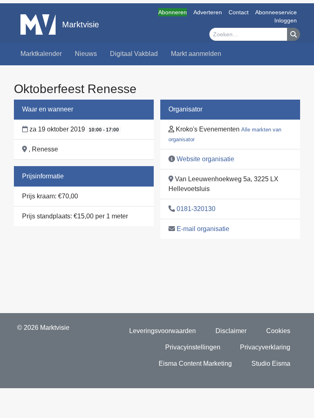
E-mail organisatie (203, 228)
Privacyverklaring (265, 347)
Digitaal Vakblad (134, 53)
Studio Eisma (270, 363)
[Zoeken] (293, 34)
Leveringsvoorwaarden (162, 330)
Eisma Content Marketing (195, 363)
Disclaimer (231, 330)
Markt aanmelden (196, 53)
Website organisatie (205, 159)
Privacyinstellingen (192, 347)
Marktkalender (41, 53)
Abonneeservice (276, 12)
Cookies (278, 330)
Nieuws (86, 53)
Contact (239, 12)
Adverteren (207, 12)
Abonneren (172, 12)
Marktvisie (80, 24)
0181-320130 (196, 208)
